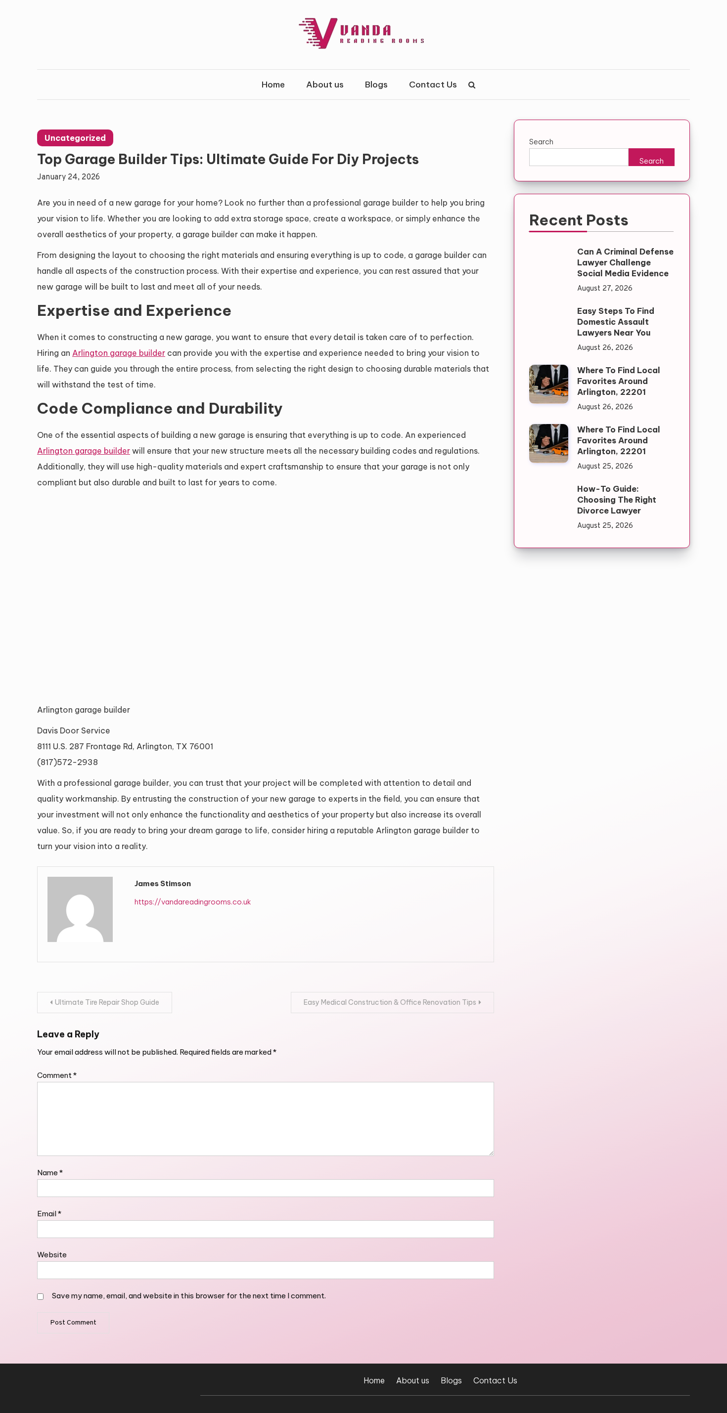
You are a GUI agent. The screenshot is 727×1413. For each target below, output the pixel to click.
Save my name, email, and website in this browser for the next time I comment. (189, 1295)
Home (273, 84)
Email (49, 1213)
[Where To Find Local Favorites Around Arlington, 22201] (548, 384)
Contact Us (433, 84)
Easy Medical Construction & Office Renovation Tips (390, 1002)
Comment (57, 1075)
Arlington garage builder (118, 353)
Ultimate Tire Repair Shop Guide (107, 1002)
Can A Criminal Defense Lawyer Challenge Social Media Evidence (625, 262)
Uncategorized (75, 138)
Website (52, 1254)
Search (541, 141)
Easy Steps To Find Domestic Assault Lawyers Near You (615, 322)
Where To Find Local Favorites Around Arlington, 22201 (618, 381)
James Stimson (163, 883)
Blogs (376, 84)
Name (50, 1172)
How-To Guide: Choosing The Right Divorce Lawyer (616, 499)
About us (325, 84)
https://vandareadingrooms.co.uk (193, 901)
